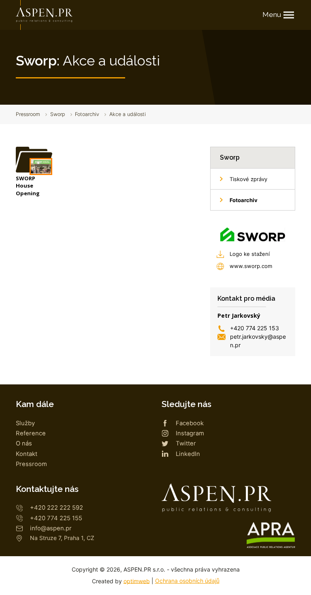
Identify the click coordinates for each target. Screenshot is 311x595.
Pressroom (28, 114)
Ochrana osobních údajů (187, 580)
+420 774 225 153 (254, 328)
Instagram (190, 433)
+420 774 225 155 (56, 518)
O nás (24, 443)
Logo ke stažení (250, 254)
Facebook (190, 423)
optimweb (137, 580)
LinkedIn (188, 454)
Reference (31, 433)
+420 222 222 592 (56, 507)
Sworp (57, 114)
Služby (25, 423)
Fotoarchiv (87, 114)
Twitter (186, 443)
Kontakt (26, 454)
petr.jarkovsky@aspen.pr (258, 340)
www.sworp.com (251, 266)
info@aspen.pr (51, 528)
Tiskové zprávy (248, 179)
